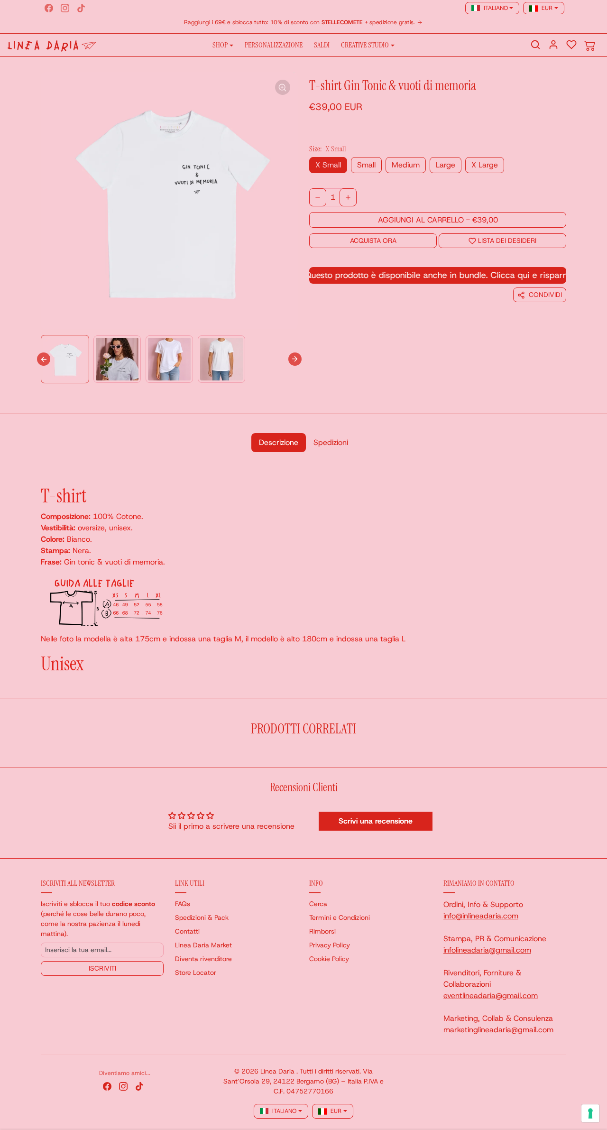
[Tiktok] (81, 8)
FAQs (182, 903)
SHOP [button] (220, 45)
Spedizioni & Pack (202, 917)
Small (366, 165)
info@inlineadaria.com (480, 916)
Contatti (187, 931)
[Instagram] (65, 8)
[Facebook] (49, 8)
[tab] (278, 442)
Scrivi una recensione (376, 821)
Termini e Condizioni (339, 917)
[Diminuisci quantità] (317, 197)
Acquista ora (373, 240)
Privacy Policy (329, 945)
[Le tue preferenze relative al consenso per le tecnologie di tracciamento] (590, 1113)
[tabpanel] (303, 569)
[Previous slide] (43, 753)
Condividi (545, 294)
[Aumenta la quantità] (348, 197)
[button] (535, 44)
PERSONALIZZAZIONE (274, 45)
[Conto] (553, 44)
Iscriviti (102, 968)
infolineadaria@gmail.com (487, 950)
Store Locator (195, 972)
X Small (328, 165)
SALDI (322, 45)
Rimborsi (322, 931)
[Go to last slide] (43, 359)
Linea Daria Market (203, 945)
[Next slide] (295, 359)
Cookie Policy (329, 958)
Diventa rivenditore (203, 958)
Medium (406, 165)
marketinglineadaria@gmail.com (498, 1030)
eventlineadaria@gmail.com (490, 995)
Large (445, 165)
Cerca (318, 903)
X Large (484, 165)
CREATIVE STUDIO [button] (365, 45)
